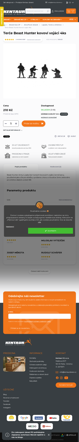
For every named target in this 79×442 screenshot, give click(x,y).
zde (39, 222)
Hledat (48, 11)
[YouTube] (66, 377)
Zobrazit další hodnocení (39, 271)
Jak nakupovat (8, 2)
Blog (5, 394)
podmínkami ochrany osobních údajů (37, 321)
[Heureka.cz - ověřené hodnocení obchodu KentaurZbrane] (11, 418)
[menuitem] (7, 19)
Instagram (7, 408)
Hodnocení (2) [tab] (55, 167)
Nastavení (10, 226)
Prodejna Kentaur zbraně (24, 2)
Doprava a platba (35, 378)
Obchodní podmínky (36, 361)
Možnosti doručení (49, 117)
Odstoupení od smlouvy (38, 368)
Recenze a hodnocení (11, 398)
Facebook (6, 404)
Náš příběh (33, 381)
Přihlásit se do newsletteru (20, 328)
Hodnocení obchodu (36, 371)
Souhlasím (52, 231)
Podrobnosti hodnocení (34, 39)
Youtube (6, 401)
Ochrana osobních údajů (38, 365)
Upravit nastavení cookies (54, 439)
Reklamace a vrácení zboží (38, 374)
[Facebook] (57, 377)
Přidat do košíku (31, 123)
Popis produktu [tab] (21, 167)
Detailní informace (11, 130)
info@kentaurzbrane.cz (68, 372)
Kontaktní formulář (66, 385)
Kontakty (32, 358)
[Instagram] (61, 377)
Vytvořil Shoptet (54, 435)
